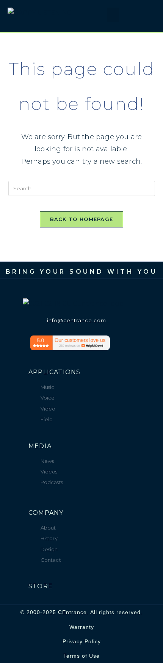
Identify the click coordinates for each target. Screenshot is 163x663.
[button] (92, 17)
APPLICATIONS (54, 372)
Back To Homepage (81, 219)
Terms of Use (81, 656)
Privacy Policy (82, 641)
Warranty (81, 627)
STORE (40, 586)
